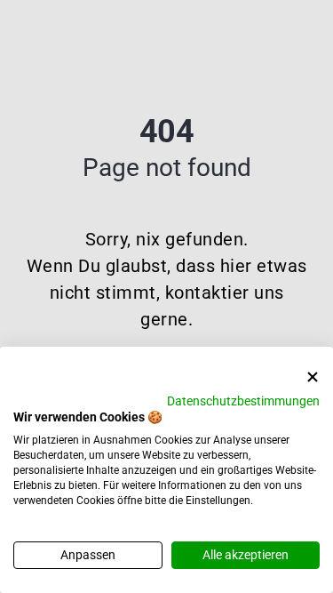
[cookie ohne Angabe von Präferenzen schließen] (312, 377)
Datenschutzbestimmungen (243, 401)
